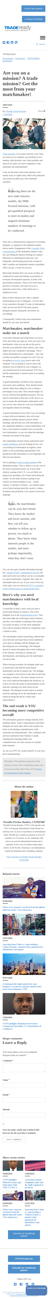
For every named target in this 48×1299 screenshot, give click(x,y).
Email (6, 1095)
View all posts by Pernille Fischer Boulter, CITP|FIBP (24, 858)
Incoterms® (20, 58)
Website (6, 1109)
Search (42, 44)
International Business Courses (19, 1295)
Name (6, 1080)
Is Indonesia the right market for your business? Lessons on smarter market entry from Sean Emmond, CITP (22, 986)
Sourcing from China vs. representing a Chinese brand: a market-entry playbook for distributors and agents (23, 947)
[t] (4, 42)
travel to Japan (19, 360)
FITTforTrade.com (24, 1259)
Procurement (8, 58)
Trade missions (9, 154)
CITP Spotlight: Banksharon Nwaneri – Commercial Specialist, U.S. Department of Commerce (22, 1026)
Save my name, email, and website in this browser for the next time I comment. (21, 1131)
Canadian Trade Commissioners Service (22, 573)
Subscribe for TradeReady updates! (24, 1234)
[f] (8, 42)
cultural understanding (26, 462)
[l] (12, 42)
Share (40, 111)
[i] (16, 42)
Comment (8, 1060)
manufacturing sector (28, 615)
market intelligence (11, 444)
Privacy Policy (33, 1295)
